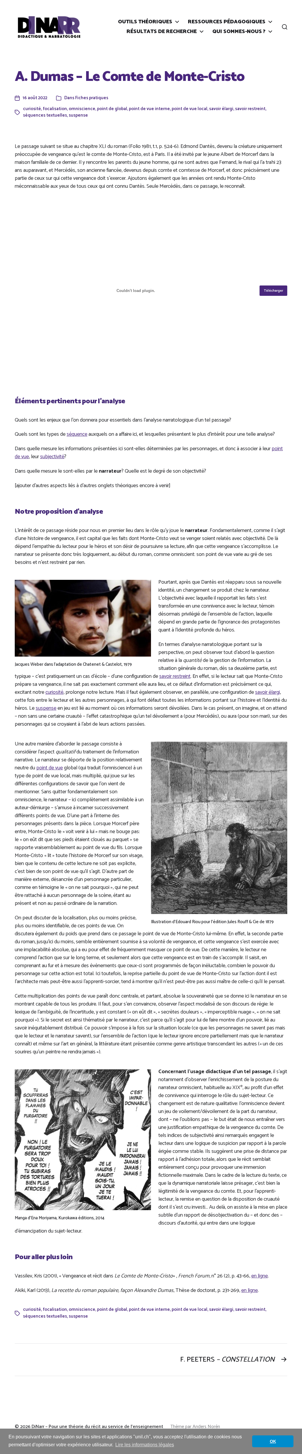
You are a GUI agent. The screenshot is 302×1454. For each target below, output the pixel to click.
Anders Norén (206, 1427)
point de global (112, 108)
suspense (78, 115)
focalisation (55, 108)
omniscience (82, 108)
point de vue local (189, 108)
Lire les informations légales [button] (144, 1444)
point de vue (49, 767)
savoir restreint (250, 108)
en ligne (259, 1276)
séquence (77, 434)
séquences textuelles (45, 115)
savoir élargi (221, 108)
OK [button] (273, 1441)
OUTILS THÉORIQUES (145, 22)
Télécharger (273, 290)
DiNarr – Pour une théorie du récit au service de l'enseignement (97, 1427)
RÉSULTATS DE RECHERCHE (162, 31)
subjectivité (52, 456)
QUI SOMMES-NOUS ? (238, 31)
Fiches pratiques (91, 98)
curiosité (32, 108)
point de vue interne (149, 108)
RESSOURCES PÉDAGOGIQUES (226, 22)
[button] (285, 27)
